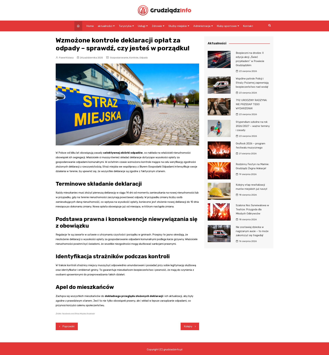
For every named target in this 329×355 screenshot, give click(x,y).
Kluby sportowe (227, 26)
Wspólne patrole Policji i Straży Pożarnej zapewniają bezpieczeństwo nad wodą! (252, 82)
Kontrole (133, 57)
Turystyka (125, 26)
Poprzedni (68, 326)
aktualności (105, 26)
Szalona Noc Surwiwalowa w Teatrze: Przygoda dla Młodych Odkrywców (252, 209)
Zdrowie (157, 26)
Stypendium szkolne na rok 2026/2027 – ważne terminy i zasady (253, 126)
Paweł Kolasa (66, 57)
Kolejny (188, 326)
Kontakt (248, 26)
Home (90, 26)
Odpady (143, 57)
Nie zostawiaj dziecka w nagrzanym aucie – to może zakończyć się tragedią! (252, 231)
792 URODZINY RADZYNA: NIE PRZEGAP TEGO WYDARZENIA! (251, 104)
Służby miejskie (177, 26)
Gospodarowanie (119, 57)
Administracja (201, 26)
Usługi (141, 26)
